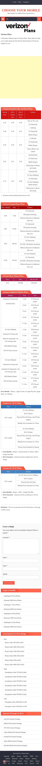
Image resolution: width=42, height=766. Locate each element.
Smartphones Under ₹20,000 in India (15, 677)
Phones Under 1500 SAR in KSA (14, 651)
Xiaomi (19, 756)
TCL (26, 763)
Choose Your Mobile (21, 10)
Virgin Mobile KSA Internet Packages (15, 732)
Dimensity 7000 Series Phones (12, 618)
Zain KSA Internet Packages (12, 719)
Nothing (34, 758)
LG (9, 763)
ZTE (37, 763)
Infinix (20, 761)
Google (14, 761)
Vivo (36, 756)
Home (14, 2)
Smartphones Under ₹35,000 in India (15, 690)
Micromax (20, 763)
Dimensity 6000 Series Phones (12, 627)
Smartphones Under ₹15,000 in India (15, 672)
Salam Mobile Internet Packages (13, 741)
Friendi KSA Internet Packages (13, 736)
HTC (13, 763)
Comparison (26, 2)
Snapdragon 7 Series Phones (12, 605)
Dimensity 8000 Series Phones (12, 609)
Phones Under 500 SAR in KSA (14, 642)
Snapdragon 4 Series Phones (12, 622)
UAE (5, 699)
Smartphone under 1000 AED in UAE (16, 702)
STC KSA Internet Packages (12, 728)
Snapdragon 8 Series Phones (12, 596)
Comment (6, 537)
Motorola (14, 758)
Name (5, 557)
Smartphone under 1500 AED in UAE (16, 706)
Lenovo (32, 763)
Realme (8, 758)
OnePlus (25, 756)
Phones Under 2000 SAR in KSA (14, 656)
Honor (21, 758)
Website (5, 574)
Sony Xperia (6, 761)
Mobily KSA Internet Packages (13, 723)
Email (5, 566)
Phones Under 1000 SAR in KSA (14, 647)
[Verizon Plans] (21, 27)
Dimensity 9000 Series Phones (12, 600)
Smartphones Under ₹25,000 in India (15, 681)
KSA (5, 639)
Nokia (31, 761)
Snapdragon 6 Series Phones (12, 613)
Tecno (26, 761)
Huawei (27, 758)
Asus (4, 763)
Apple (13, 756)
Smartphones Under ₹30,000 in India (15, 685)
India (5, 669)
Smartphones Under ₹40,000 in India (15, 694)
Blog (19, 2)
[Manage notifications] (4, 761)
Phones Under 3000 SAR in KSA (14, 664)
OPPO (31, 756)
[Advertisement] (21, 77)
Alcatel (37, 761)
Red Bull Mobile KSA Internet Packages (15, 745)
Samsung (6, 756)
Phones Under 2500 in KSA (13, 660)
